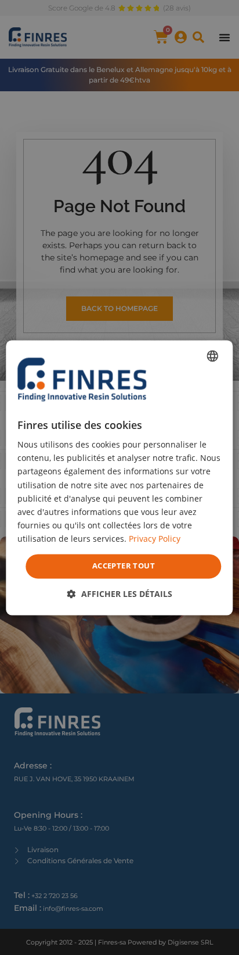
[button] (119, 593)
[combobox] (213, 356)
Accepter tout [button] (123, 565)
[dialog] (119, 477)
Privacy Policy (154, 538)
